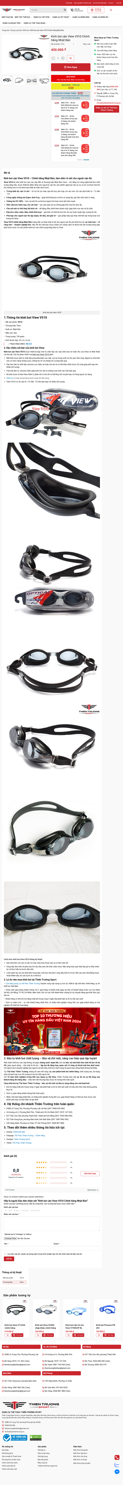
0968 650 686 (19, 1132)
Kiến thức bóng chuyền (81, 1463)
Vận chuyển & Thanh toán (82, 3)
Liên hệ (118, 3)
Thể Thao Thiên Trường (21, 1143)
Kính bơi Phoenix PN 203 (105, 1326)
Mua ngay (19, 1335)
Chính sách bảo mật (9, 1469)
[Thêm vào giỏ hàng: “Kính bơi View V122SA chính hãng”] (8, 1335)
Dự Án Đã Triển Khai (100, 3)
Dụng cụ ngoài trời (11, 23)
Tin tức (110, 3)
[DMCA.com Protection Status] (36, 1438)
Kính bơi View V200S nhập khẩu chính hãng (45, 1326)
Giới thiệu (69, 3)
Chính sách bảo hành (10, 1463)
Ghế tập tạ (41, 1450)
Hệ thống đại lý (7, 1453)
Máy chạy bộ (7, 17)
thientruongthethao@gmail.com (17, 1428)
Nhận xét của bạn (11, 1214)
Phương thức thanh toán (11, 1460)
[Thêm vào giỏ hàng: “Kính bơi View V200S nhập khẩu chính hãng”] (38, 1335)
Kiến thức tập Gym (80, 1453)
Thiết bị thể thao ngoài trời (47, 1466)
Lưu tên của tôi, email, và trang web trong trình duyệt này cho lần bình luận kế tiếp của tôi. (45, 1254)
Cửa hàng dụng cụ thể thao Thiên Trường (23, 983)
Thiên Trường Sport (22, 1139)
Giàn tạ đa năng (43, 1453)
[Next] (45, 54)
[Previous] (6, 54)
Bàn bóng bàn (43, 1460)
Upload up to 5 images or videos (17, 1234)
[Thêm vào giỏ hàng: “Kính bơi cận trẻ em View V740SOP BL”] (68, 1335)
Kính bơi (26, 30)
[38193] (70, 58)
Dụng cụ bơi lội (16, 30)
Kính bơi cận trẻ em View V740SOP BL (74, 1326)
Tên (6, 1244)
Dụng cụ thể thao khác (35, 23)
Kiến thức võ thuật (80, 1460)
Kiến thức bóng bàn (80, 1450)
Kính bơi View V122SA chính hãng (15, 1326)
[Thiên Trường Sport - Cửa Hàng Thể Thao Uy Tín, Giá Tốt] (14, 10)
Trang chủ (5, 30)
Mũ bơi (29, 344)
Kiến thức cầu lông (80, 1456)
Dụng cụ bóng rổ (100, 17)
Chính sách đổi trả (8, 1466)
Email (57, 1244)
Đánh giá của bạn (11, 1207)
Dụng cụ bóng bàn (81, 17)
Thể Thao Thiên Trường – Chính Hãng (29, 1135)
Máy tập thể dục (22, 17)
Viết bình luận (90, 1173)
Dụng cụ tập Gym (41, 17)
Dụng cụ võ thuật (60, 17)
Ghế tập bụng (43, 1456)
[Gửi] (65, 10)
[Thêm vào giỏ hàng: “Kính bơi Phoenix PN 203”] (99, 1335)
